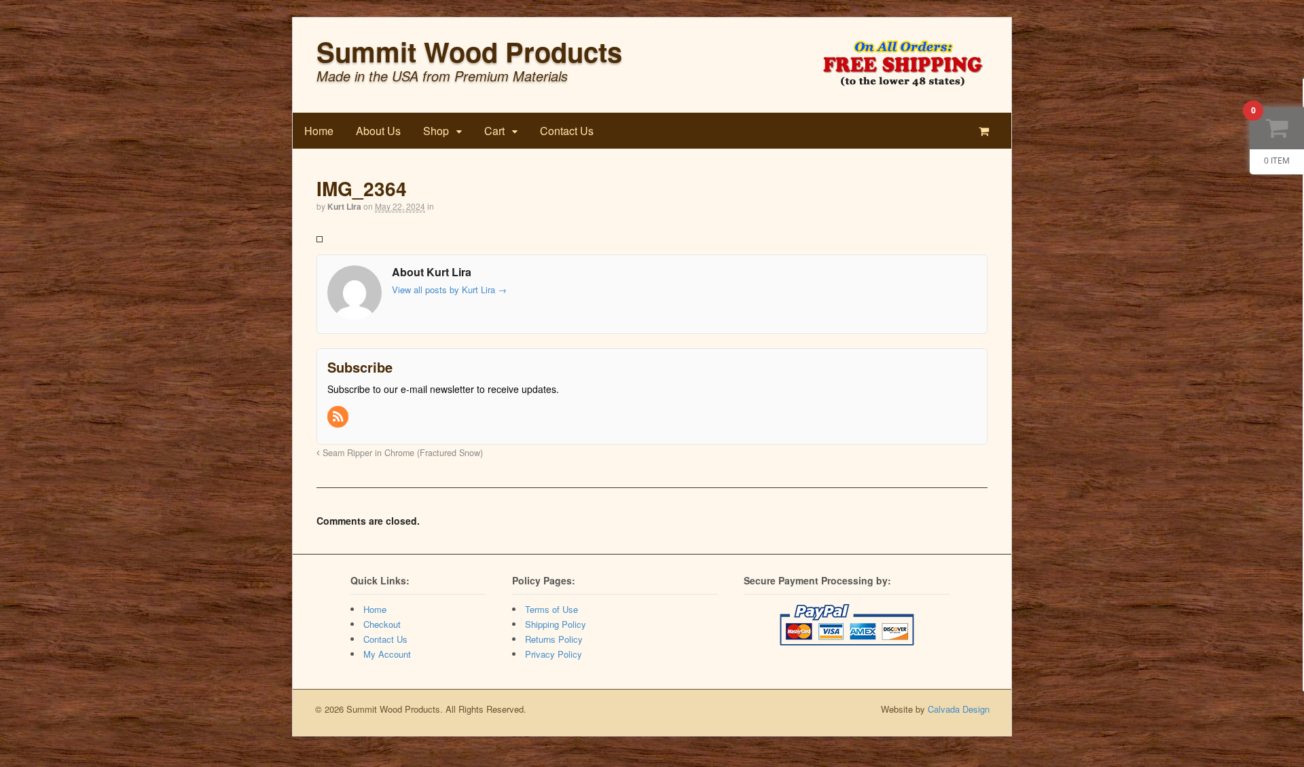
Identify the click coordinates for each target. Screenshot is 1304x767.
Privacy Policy (553, 654)
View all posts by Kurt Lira (449, 289)
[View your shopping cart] (986, 130)
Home (318, 130)
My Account (387, 654)
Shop (436, 130)
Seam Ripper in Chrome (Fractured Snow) (401, 453)
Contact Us (567, 130)
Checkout (382, 624)
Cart (494, 130)
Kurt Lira (344, 206)
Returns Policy (554, 639)
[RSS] (338, 417)
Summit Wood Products (469, 51)
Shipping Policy (555, 624)
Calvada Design (959, 709)
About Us (378, 130)
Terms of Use (551, 609)
